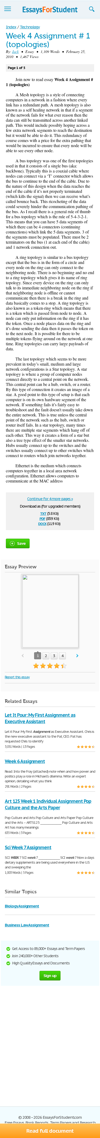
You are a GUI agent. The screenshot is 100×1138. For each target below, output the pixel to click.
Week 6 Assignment (25, 761)
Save (21, 543)
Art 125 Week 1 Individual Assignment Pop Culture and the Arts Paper (48, 804)
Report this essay (17, 677)
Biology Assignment (22, 906)
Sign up (50, 975)
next (77, 656)
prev (22, 656)
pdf (42, 518)
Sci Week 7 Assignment (28, 847)
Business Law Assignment (27, 925)
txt (43, 513)
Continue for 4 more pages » (50, 498)
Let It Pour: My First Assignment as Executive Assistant (40, 718)
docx (42, 523)
